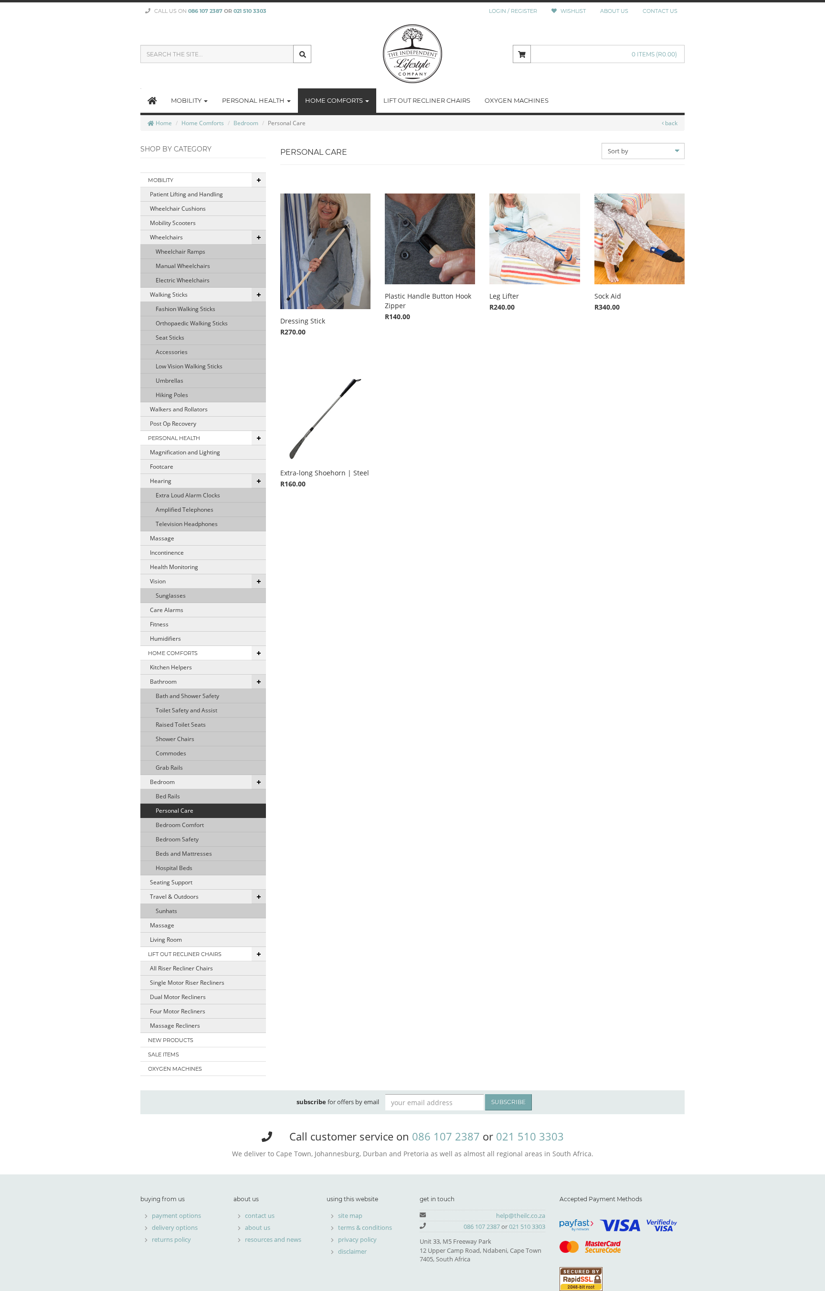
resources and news (273, 1239)
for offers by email (337, 1101)
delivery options (175, 1227)
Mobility (187, 100)
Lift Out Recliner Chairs (426, 100)
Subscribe (508, 1102)
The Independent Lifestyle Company (412, 54)
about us (257, 1227)
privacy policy (357, 1239)
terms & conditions (365, 1227)
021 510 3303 (249, 11)
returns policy (171, 1239)
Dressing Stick (302, 320)
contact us (260, 1215)
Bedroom (245, 123)
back (670, 123)
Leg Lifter (504, 296)
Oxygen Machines (517, 100)
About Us (614, 11)
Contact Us (660, 11)
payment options (176, 1215)
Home (163, 123)
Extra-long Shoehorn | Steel (324, 472)
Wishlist (572, 11)
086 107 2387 (205, 11)
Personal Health (254, 100)
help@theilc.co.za (520, 1215)
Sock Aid (607, 296)
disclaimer (352, 1251)
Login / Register (513, 11)
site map (350, 1215)
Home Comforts (334, 100)
